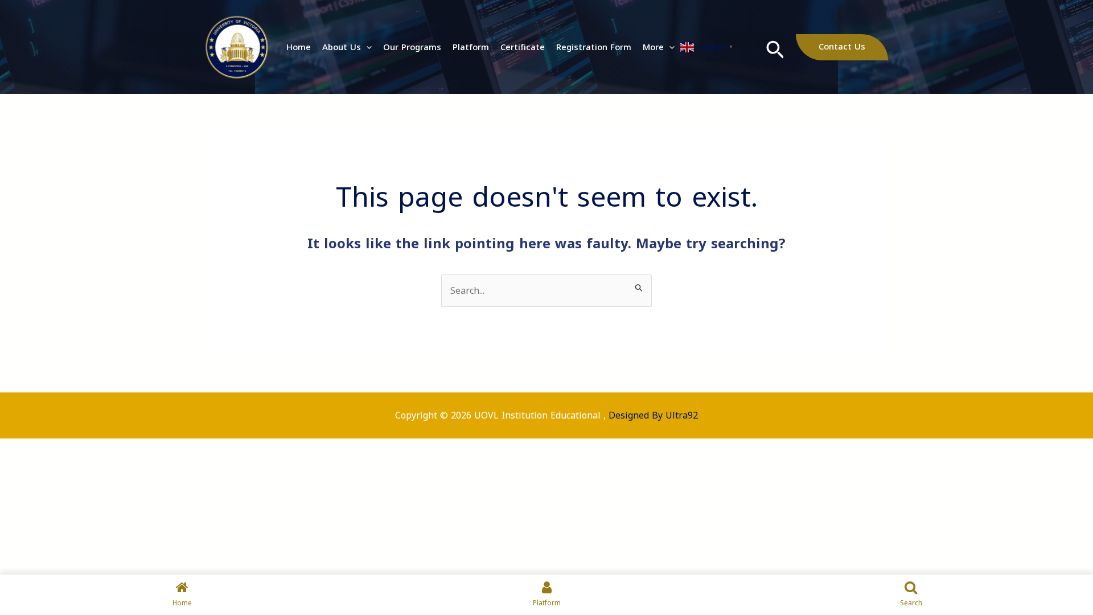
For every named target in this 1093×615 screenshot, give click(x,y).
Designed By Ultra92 (653, 415)
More (653, 47)
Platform (471, 47)
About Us (341, 47)
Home (298, 47)
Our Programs (412, 47)
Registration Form (593, 47)
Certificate (522, 47)
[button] (366, 47)
